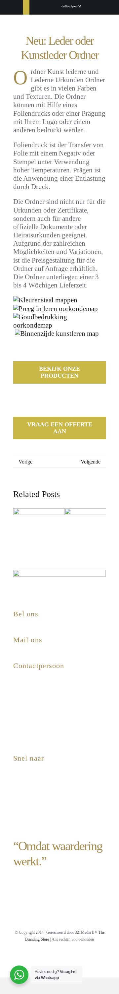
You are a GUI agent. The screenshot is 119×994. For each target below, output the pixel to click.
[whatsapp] (70, 958)
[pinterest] (59, 958)
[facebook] (37, 958)
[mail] (82, 958)
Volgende (90, 462)
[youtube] (48, 958)
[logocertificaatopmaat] (71, 5)
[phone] (93, 958)
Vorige (25, 462)
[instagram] (25, 958)
